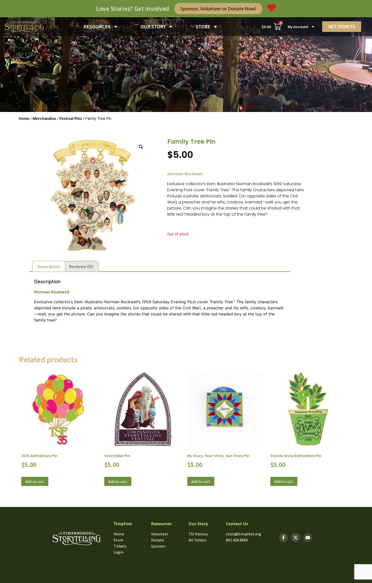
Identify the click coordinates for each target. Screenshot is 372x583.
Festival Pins (70, 118)
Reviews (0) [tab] (81, 266)
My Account (298, 26)
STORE (203, 26)
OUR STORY (153, 26)
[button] (141, 147)
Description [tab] (48, 266)
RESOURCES (97, 26)
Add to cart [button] (34, 481)
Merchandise (44, 118)
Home (24, 118)
